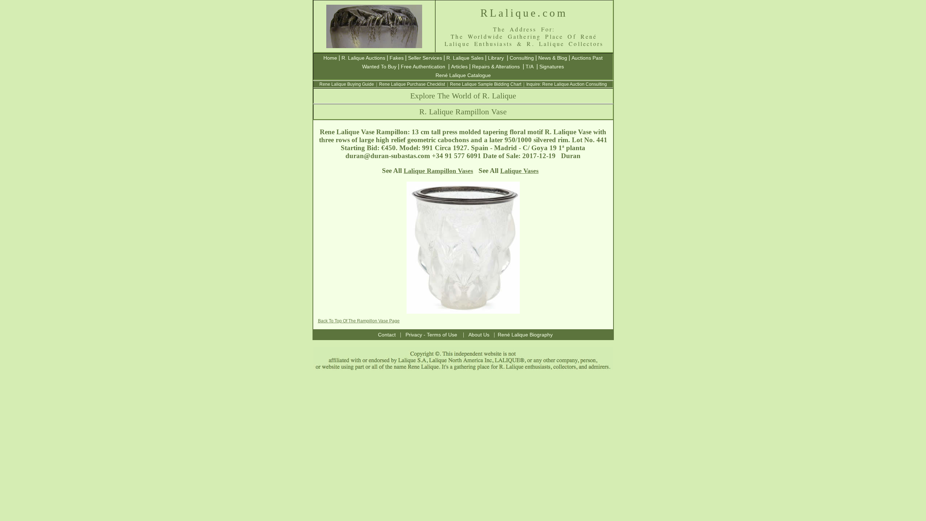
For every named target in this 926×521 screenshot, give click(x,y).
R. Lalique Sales (465, 58)
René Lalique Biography (525, 335)
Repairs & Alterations (496, 66)
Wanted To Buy (379, 66)
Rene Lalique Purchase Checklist (412, 84)
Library (496, 58)
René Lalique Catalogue (463, 75)
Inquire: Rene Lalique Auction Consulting (566, 84)
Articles (459, 66)
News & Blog (552, 58)
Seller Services (425, 58)
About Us (478, 335)
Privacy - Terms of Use (431, 335)
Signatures (551, 66)
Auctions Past (587, 58)
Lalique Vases (519, 170)
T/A (530, 66)
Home (330, 58)
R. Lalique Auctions (363, 58)
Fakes (397, 58)
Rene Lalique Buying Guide (346, 84)
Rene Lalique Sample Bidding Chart (485, 84)
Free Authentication (423, 66)
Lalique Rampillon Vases (438, 170)
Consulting (522, 58)
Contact (387, 335)
